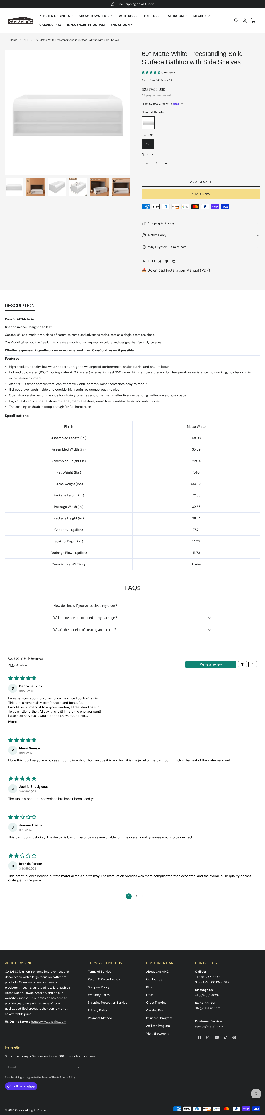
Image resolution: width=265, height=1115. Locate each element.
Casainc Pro (154, 1010)
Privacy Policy (98, 1010)
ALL (26, 40)
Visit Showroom (157, 1034)
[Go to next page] (144, 896)
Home (13, 40)
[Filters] (242, 664)
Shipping (146, 95)
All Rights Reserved (36, 1110)
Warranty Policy (99, 995)
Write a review (211, 664)
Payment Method (100, 1018)
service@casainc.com (210, 1026)
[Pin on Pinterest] (166, 261)
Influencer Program (159, 1018)
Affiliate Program (158, 1026)
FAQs (149, 995)
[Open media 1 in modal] (122, 57)
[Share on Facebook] (153, 261)
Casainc (20, 1110)
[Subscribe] (79, 1067)
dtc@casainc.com (207, 1008)
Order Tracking (156, 1003)
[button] (236, 20)
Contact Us (154, 979)
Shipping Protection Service (107, 1003)
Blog (149, 987)
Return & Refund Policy (104, 979)
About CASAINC (157, 972)
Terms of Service (99, 972)
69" (148, 144)
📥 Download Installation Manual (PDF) (176, 270)
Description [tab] (20, 305)
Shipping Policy (99, 987)
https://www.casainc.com (48, 1022)
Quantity (147, 154)
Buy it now (201, 194)
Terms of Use (49, 1077)
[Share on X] (160, 261)
